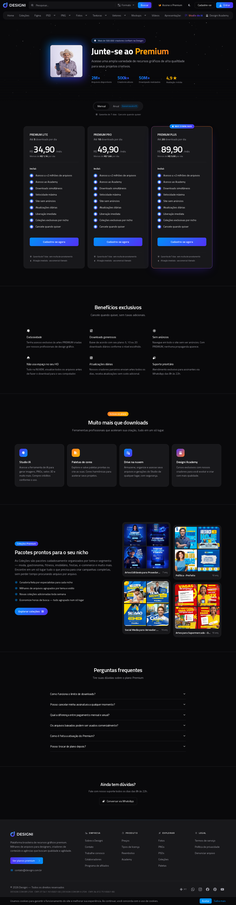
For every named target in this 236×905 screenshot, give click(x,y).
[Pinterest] (215, 889)
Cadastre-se (204, 5)
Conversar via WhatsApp (120, 801)
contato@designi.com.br (28, 870)
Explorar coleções (29, 611)
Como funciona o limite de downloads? (73, 694)
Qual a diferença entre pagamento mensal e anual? (80, 715)
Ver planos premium (24, 860)
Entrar (226, 5)
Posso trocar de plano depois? (68, 746)
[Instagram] (200, 889)
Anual (125, 106)
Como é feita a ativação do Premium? (72, 736)
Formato (126, 5)
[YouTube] (222, 889)
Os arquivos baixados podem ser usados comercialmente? (84, 725)
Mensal (102, 106)
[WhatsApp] (193, 889)
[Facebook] (207, 889)
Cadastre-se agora (54, 242)
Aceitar (205, 901)
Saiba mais (220, 901)
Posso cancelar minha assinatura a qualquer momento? (82, 704)
